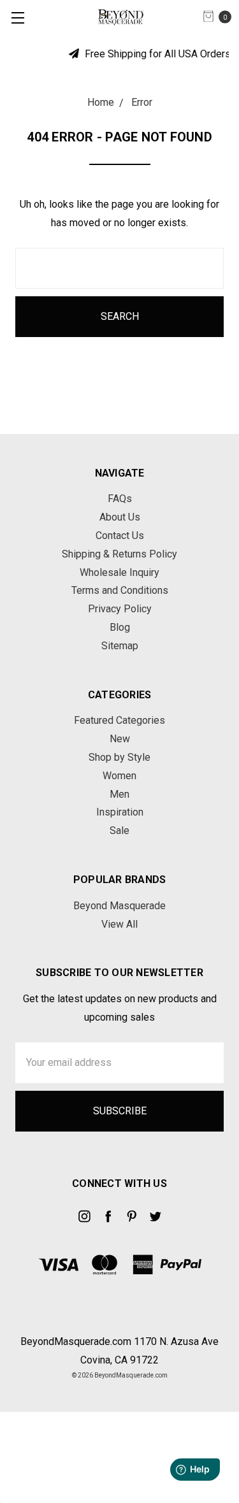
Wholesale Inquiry (119, 572)
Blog (120, 627)
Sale (119, 830)
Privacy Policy (120, 609)
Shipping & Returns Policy (119, 554)
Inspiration (119, 812)
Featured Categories (119, 720)
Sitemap (119, 646)
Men (119, 794)
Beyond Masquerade (119, 906)
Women (119, 776)
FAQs (120, 499)
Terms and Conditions (119, 590)
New (120, 739)
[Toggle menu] (17, 17)
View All (119, 924)
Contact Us (120, 535)
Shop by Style (119, 757)
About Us (119, 517)
